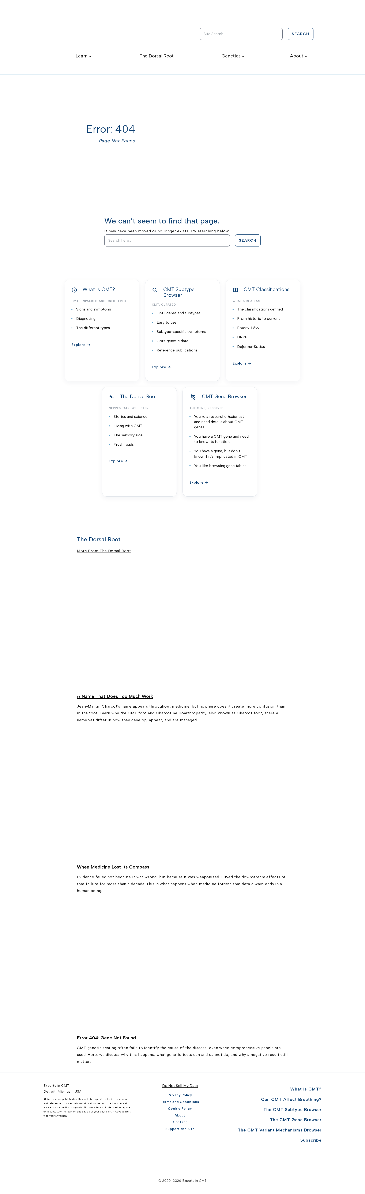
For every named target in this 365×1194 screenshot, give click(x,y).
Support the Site (180, 1129)
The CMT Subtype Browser (292, 1109)
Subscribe (310, 1140)
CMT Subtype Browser (179, 292)
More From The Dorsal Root (104, 551)
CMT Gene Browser (224, 396)
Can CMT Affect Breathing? (291, 1099)
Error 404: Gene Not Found (106, 1038)
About (180, 1115)
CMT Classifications (266, 289)
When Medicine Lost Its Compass (113, 867)
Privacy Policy (180, 1095)
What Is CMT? (99, 289)
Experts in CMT (56, 1086)
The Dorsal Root (138, 396)
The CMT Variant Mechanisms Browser (279, 1130)
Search (300, 33)
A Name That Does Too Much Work (115, 696)
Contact (180, 1122)
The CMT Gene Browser (295, 1119)
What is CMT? (305, 1089)
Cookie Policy (180, 1109)
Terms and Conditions (180, 1102)
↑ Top (348, 1171)
